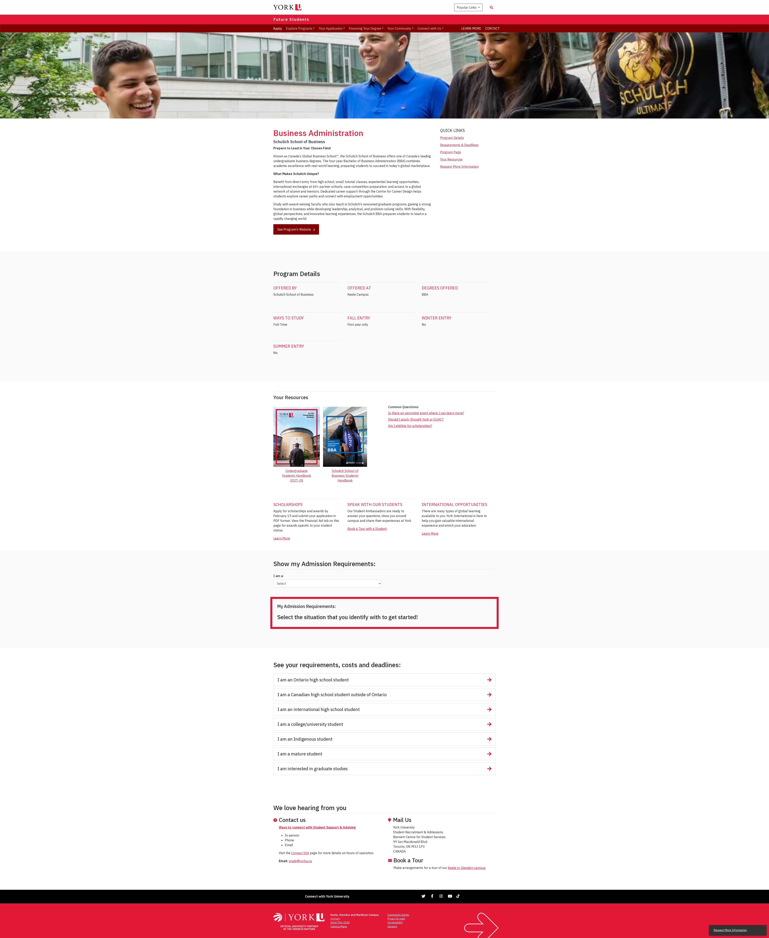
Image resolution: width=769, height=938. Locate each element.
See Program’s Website (294, 229)
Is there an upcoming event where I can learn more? (426, 413)
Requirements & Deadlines (459, 145)
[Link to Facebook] (432, 896)
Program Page (450, 152)
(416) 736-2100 (340, 922)
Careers (392, 926)
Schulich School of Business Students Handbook (345, 475)
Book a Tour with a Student (367, 529)
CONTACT (492, 28)
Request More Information (459, 167)
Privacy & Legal (396, 918)
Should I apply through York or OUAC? (415, 419)
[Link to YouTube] (450, 896)
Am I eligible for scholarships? (410, 426)
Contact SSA (300, 853)
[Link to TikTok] (458, 896)
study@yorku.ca (300, 861)
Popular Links (467, 7)
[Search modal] (491, 7)
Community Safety (398, 915)
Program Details (452, 138)
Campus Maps (338, 926)
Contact (335, 918)
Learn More (281, 538)
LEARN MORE (471, 28)
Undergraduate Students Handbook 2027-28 (296, 475)
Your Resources (451, 159)
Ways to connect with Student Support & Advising (317, 827)
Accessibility (395, 922)
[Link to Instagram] (441, 896)
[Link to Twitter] (423, 896)
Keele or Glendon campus (466, 868)
